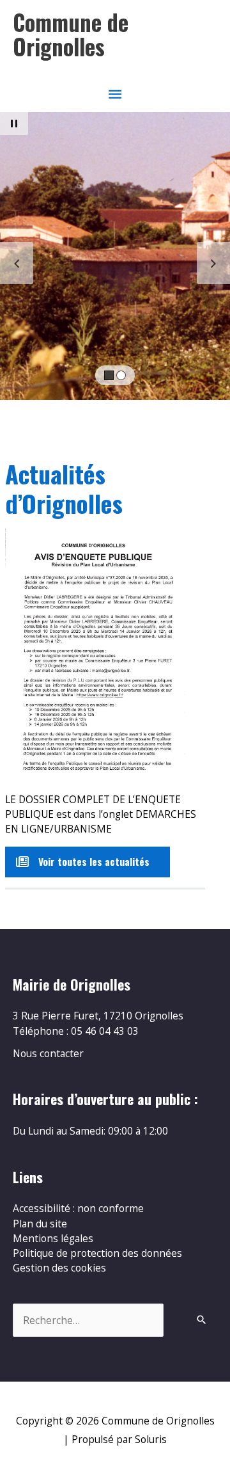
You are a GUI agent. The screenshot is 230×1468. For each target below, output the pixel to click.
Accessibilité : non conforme (78, 1208)
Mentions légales (53, 1238)
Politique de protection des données (97, 1253)
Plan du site (40, 1224)
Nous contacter (48, 1053)
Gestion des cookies (59, 1268)
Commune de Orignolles (70, 34)
